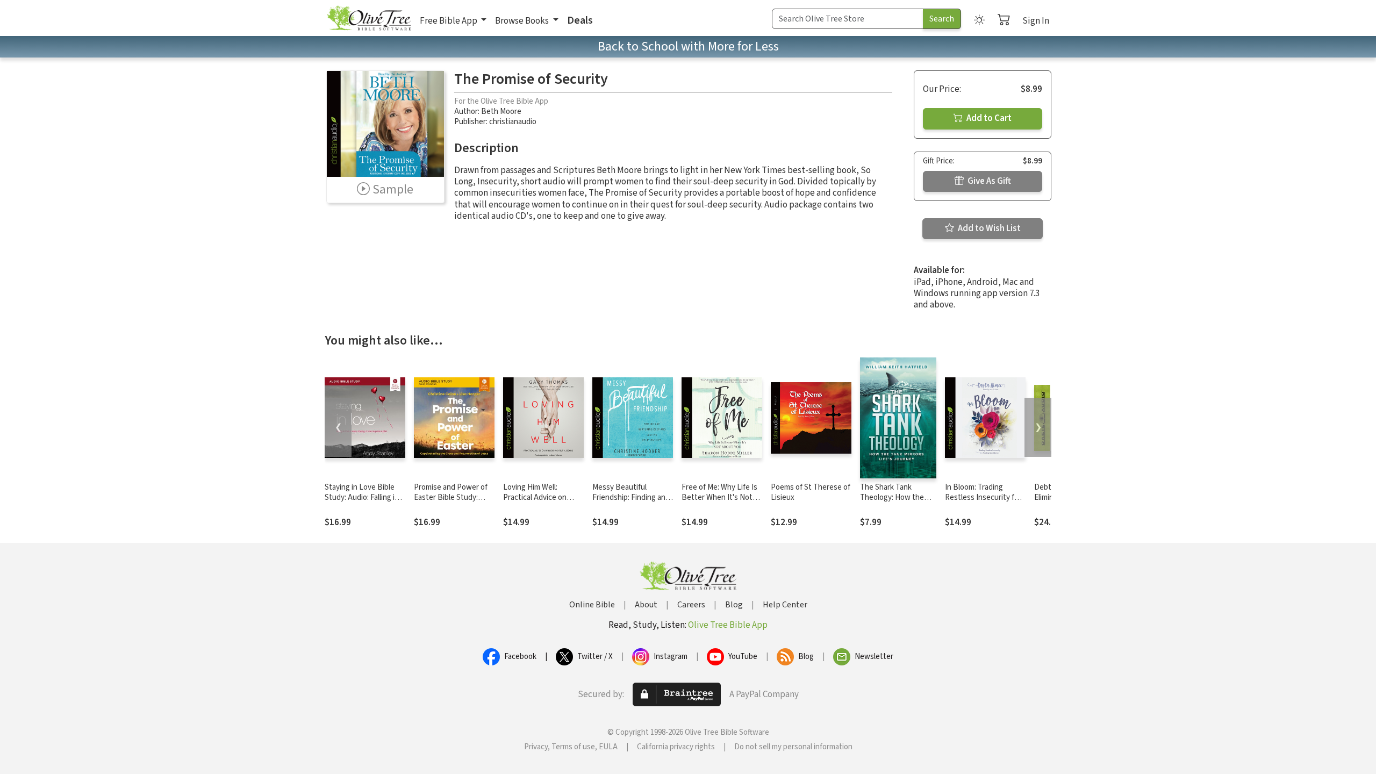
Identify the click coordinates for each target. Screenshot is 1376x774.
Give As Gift (988, 181)
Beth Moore (501, 111)
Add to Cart (988, 118)
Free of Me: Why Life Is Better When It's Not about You (719, 497)
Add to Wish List (988, 228)
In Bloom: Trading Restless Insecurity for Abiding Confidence (983, 497)
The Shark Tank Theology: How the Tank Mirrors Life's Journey (892, 503)
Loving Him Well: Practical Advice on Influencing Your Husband (535, 503)
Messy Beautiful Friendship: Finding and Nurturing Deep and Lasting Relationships (631, 503)
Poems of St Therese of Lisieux (810, 492)
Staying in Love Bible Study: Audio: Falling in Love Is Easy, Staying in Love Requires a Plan (363, 503)
